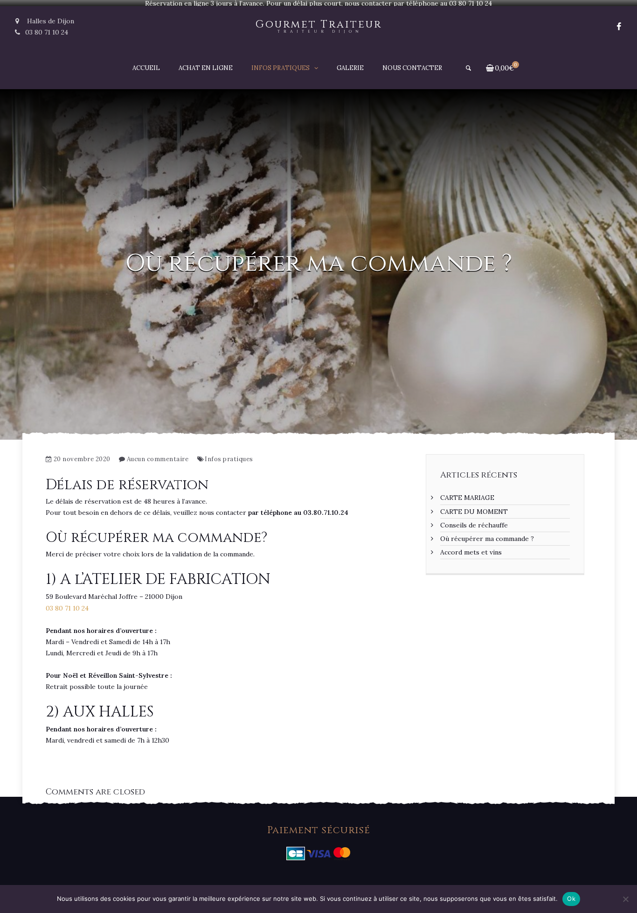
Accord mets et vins (471, 552)
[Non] (625, 899)
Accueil (146, 68)
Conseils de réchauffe (474, 525)
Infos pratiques (280, 68)
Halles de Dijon (49, 21)
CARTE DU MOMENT (474, 511)
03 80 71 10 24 (46, 32)
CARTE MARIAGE (467, 497)
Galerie (350, 68)
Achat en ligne (206, 68)
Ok (571, 898)
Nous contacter (412, 68)
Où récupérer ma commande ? (487, 538)
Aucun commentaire (158, 459)
